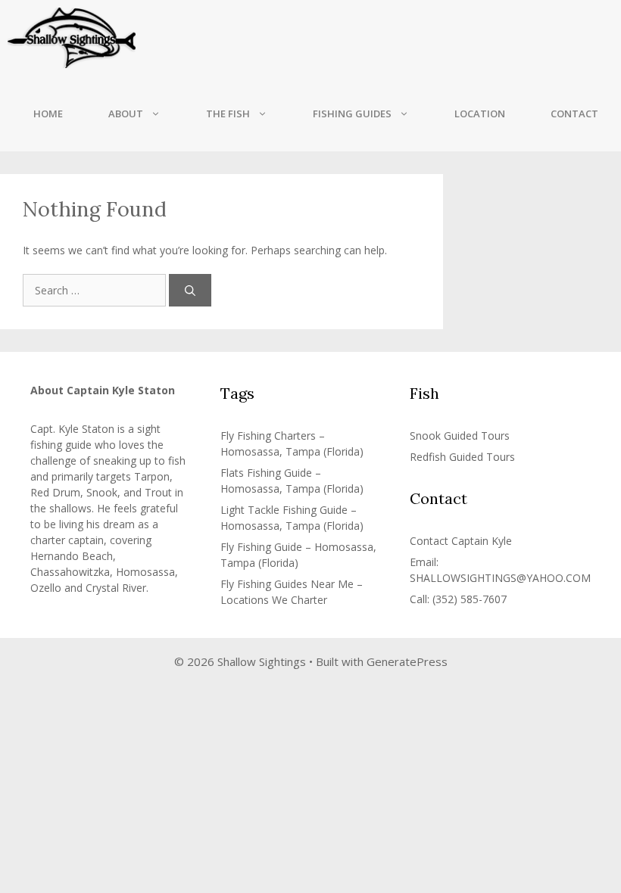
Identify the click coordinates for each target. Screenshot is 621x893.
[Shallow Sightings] (72, 38)
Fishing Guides (352, 113)
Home (48, 113)
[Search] (190, 290)
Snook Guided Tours (460, 435)
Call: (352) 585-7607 (458, 599)
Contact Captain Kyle (461, 541)
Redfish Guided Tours (462, 457)
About (125, 113)
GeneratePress (407, 661)
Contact (574, 113)
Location (479, 113)
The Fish (228, 113)
